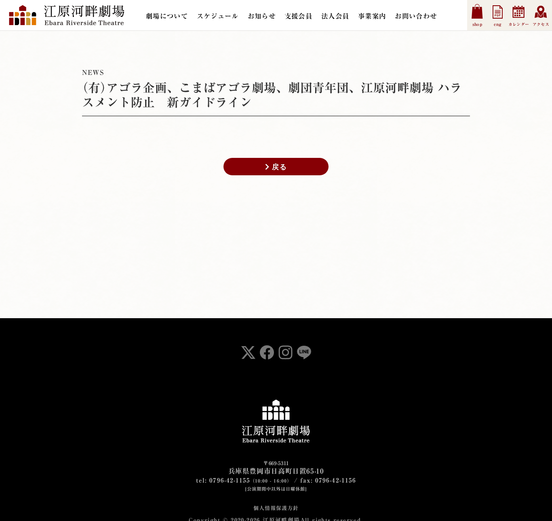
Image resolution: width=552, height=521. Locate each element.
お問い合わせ (416, 16)
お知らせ (262, 16)
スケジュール (218, 16)
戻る (278, 166)
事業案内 (372, 16)
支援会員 (298, 16)
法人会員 (335, 16)
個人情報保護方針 (275, 508)
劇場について (167, 16)
